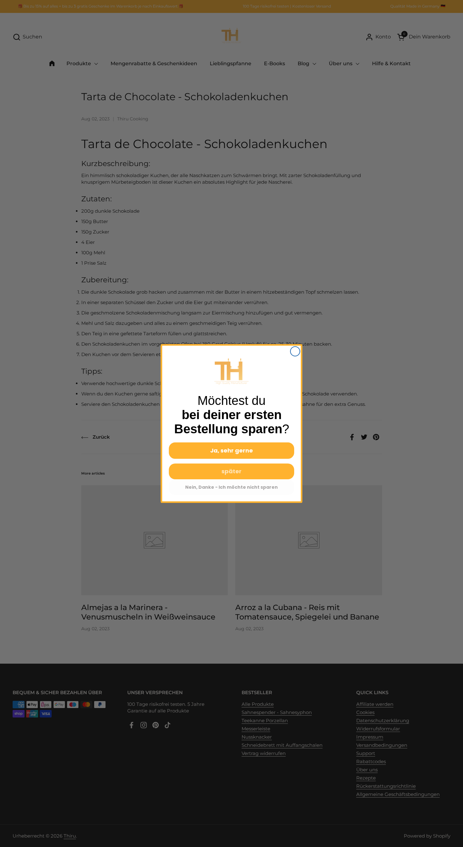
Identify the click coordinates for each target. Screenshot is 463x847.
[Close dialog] (295, 351)
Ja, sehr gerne (231, 450)
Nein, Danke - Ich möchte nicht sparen (231, 487)
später (231, 471)
